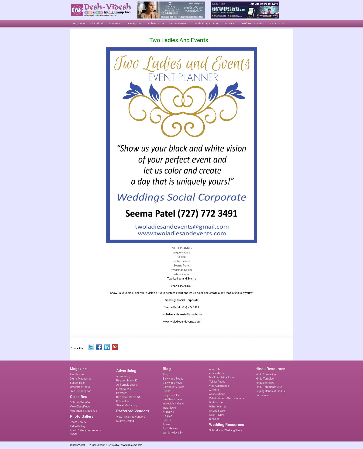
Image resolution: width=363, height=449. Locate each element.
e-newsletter (217, 373)
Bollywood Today (173, 378)
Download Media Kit (128, 397)
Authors (214, 389)
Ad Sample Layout (127, 384)
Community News (173, 386)
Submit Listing (125, 420)
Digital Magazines (81, 378)
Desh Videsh (78, 445)
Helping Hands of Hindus (270, 391)
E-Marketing (123, 388)
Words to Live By (173, 432)
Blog (165, 374)
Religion (167, 415)
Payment (121, 392)
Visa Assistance (219, 385)
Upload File (122, 401)
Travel (166, 424)
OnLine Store (217, 410)
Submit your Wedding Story (225, 430)
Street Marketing (126, 405)
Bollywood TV (171, 395)
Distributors (216, 402)
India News (169, 407)
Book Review (170, 428)
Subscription (77, 382)
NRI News (168, 411)
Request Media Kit (127, 380)
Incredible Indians (173, 403)
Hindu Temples (265, 378)
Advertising (123, 376)
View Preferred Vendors (130, 416)
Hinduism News (265, 382)
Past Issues (77, 374)
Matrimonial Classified (83, 410)
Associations (217, 394)
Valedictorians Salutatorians (226, 398)
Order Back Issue (80, 386)
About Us (214, 369)
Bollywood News (172, 382)
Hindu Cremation (266, 374)
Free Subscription (80, 391)
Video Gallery (77, 426)
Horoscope (262, 395)
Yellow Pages (217, 381)
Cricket (167, 391)
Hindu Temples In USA (269, 386)
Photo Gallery (78, 422)
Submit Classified (80, 402)
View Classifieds (80, 406)
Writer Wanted (217, 406)
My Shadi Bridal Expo (221, 377)
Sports (167, 420)
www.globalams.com (131, 445)
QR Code (214, 419)
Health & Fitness (173, 399)
